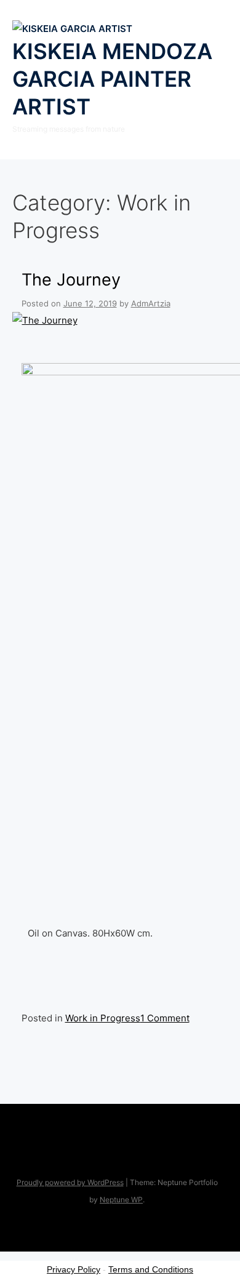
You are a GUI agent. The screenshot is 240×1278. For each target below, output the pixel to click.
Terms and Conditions (150, 1269)
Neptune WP (121, 1199)
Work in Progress (102, 1018)
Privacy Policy (73, 1269)
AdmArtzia (150, 303)
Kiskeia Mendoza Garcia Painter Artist (112, 78)
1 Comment (165, 1018)
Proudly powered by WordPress (70, 1182)
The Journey (71, 280)
